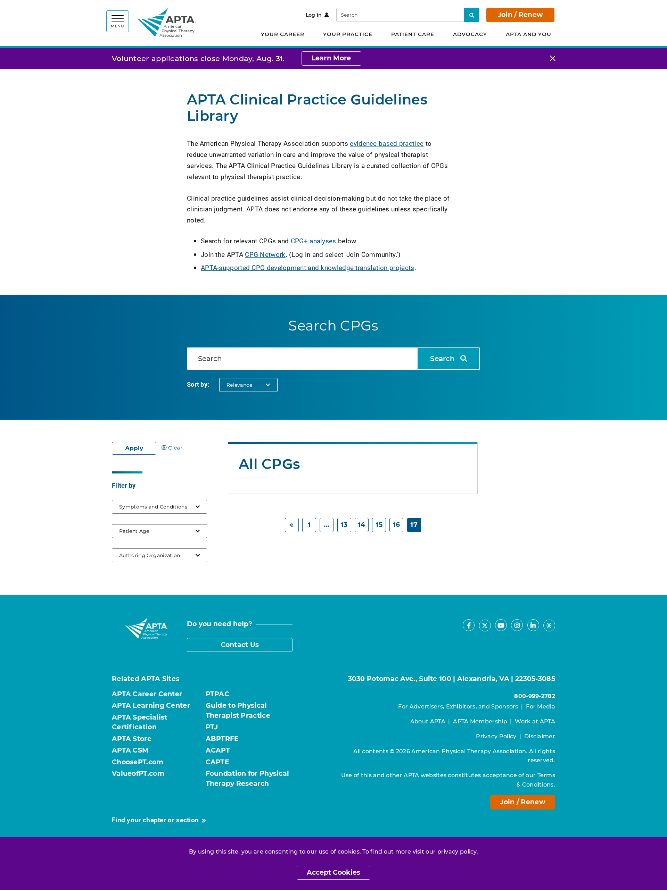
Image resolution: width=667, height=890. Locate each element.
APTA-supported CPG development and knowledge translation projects (307, 267)
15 (379, 525)
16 (396, 525)
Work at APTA (535, 721)
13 (344, 525)
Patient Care (412, 34)
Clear (175, 447)
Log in (314, 15)
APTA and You (528, 34)
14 (361, 525)
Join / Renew (520, 15)
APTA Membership (480, 721)
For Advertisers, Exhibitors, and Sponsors (458, 706)
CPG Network (265, 254)
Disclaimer (539, 736)
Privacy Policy (496, 736)
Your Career (282, 34)
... (326, 525)
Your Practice (347, 34)
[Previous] (292, 525)
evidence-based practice (386, 143)
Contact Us (240, 645)
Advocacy (470, 34)
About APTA (427, 721)
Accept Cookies (333, 872)
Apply (134, 448)
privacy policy (457, 851)
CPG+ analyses (313, 240)
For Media (540, 706)
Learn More (331, 58)
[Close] (553, 58)
